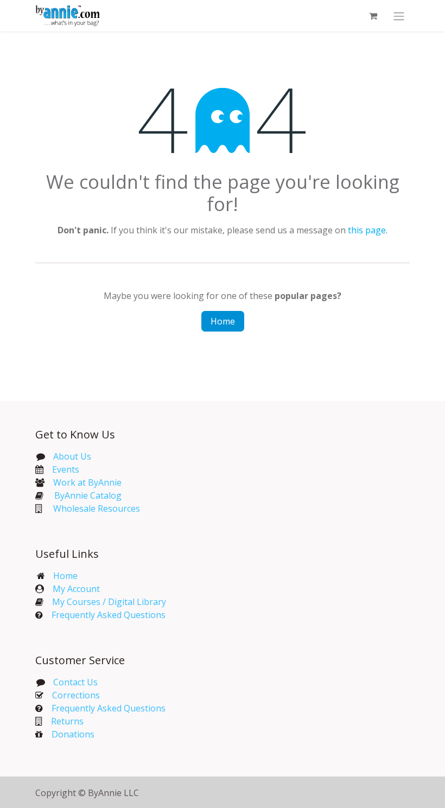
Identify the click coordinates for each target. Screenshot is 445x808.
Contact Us (74, 682)
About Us (72, 456)
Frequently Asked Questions (109, 615)
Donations (73, 734)
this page (367, 230)
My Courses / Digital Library (104, 602)
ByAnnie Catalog (88, 495)
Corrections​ (76, 695)
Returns (67, 721)
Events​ (65, 469)
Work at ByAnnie (87, 482)
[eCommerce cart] (373, 16)
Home (223, 321)
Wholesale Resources (96, 508)
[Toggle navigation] (399, 15)
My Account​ (76, 589)
